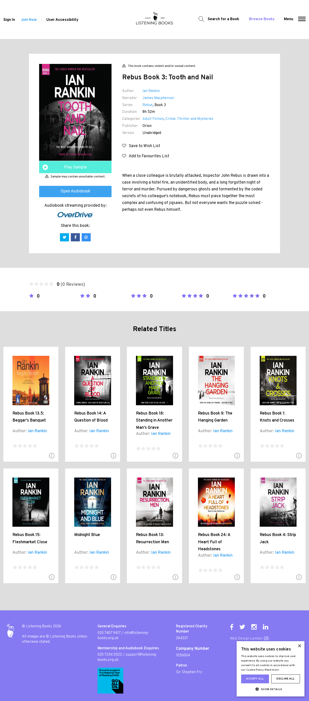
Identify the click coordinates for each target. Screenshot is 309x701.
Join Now (29, 19)
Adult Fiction (153, 119)
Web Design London (246, 638)
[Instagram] (254, 627)
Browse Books (262, 19)
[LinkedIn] (265, 627)
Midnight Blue (87, 535)
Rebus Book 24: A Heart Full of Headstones (214, 542)
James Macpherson (158, 98)
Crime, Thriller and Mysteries (189, 119)
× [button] (299, 646)
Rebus (148, 105)
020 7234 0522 (109, 654)
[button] (302, 19)
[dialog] (270, 668)
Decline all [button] (285, 679)
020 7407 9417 (109, 633)
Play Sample (75, 167)
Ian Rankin (151, 91)
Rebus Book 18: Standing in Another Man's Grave (154, 420)
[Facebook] (231, 627)
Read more (272, 670)
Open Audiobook (75, 191)
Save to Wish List (143, 146)
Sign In (9, 19)
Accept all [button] (255, 679)
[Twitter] (242, 627)
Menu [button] (288, 19)
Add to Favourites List (147, 156)
